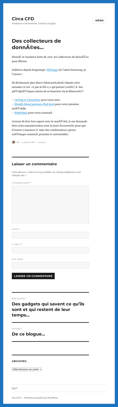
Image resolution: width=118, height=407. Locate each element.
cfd (17, 142)
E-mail (17, 244)
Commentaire (21, 183)
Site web (17, 259)
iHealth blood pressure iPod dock (34, 104)
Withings (52, 69)
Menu (99, 20)
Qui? (15, 388)
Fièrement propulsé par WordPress (41, 398)
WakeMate (21, 112)
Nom (16, 229)
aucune (42, 142)
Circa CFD (23, 18)
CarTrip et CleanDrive (27, 99)
